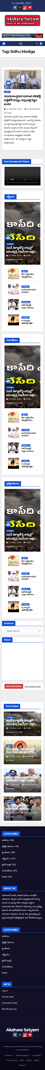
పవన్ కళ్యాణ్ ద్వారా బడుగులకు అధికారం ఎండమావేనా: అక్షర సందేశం (21, 808)
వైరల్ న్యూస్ (7, 864)
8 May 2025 (14, 813)
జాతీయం (5, 840)
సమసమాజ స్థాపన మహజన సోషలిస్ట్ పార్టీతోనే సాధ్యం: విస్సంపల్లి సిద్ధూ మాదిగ (22, 100)
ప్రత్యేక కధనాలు (26, 302)
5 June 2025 (14, 785)
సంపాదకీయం (10, 244)
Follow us (22, 1065)
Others (29, 1060)
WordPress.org (9, 1009)
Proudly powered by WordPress (15, 1046)
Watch (36, 1060)
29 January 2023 (14, 109)
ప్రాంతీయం (7, 92)
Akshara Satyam (22, 29)
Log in (5, 990)
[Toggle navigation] (21, 43)
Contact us (8, 1055)
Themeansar (23, 1050)
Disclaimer (36, 1055)
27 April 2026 (15, 255)
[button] (37, 43)
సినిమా (5, 876)
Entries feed (7, 996)
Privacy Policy (11, 1060)
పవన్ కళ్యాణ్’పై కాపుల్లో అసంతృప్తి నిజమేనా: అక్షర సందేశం (20, 251)
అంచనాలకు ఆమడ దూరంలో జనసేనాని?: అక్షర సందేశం (29, 293)
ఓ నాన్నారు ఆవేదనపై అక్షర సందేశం (27, 323)
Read (21, 1060)
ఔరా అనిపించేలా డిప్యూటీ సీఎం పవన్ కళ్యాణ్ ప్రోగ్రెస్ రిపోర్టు (29, 278)
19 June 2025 (15, 756)
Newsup (39, 1046)
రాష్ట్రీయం (24, 271)
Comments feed (9, 1003)
